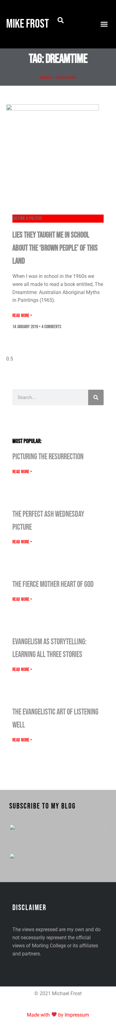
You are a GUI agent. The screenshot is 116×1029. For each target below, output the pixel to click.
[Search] (96, 397)
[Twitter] (76, 32)
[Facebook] (76, 14)
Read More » (22, 316)
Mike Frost (27, 24)
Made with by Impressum (58, 1015)
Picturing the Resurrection (48, 457)
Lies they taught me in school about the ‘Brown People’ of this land (55, 248)
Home (45, 77)
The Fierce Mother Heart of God (53, 584)
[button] (60, 20)
